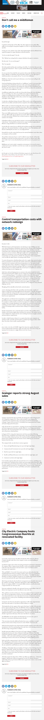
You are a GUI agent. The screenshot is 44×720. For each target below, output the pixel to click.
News (8, 13)
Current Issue (36, 13)
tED (7, 159)
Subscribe (29, 13)
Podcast (18, 13)
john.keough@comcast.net (7, 156)
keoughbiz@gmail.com (18, 156)
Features (13, 13)
